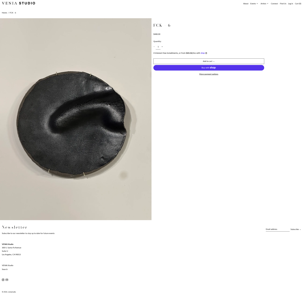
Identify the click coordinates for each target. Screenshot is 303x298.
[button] (298, 3)
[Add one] (162, 46)
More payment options (208, 74)
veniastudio (12, 292)
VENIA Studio (7, 265)
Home (4, 12)
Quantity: (157, 41)
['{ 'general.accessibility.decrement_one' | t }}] (154, 46)
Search (5, 269)
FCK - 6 (13, 12)
